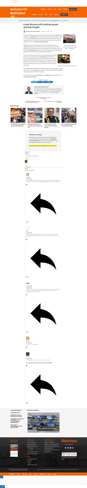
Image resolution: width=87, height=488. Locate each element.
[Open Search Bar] (12, 6)
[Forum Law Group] (14, 456)
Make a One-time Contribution (52, 446)
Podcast (65, 9)
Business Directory (31, 444)
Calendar (24, 474)
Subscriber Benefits (49, 448)
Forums (35, 474)
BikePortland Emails (32, 464)
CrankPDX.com (48, 75)
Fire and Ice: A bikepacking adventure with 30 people (16, 426)
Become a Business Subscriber (52, 444)
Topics (18, 474)
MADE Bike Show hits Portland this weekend (16, 415)
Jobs (55, 9)
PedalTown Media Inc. (49, 469)
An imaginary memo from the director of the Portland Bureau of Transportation (17, 420)
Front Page (49, 97)
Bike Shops (40, 97)
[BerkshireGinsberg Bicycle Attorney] (14, 450)
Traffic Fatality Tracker (32, 453)
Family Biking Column (32, 451)
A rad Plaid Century (15, 412)
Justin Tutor (29, 286)
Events (50, 9)
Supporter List (48, 451)
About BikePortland (32, 459)
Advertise (29, 461)
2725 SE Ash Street (32, 50)
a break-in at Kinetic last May (41, 41)
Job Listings (30, 448)
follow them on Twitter (30, 76)
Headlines (43, 9)
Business (44, 97)
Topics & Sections (31, 442)
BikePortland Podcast (32, 446)
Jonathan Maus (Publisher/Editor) (33, 31)
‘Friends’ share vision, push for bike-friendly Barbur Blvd (53, 102)
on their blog (42, 56)
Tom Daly (28, 177)
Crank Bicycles (33, 36)
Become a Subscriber (49, 442)
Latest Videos (30, 450)
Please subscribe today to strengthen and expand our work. (43, 145)
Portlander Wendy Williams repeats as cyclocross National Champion (33, 102)
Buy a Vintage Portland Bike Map (52, 450)
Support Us (73, 9)
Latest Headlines (16, 410)
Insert (2, 486)
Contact (16, 2)
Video (59, 9)
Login (16, 0)
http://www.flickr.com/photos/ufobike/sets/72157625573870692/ (39, 362)
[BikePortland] (17, 13)
